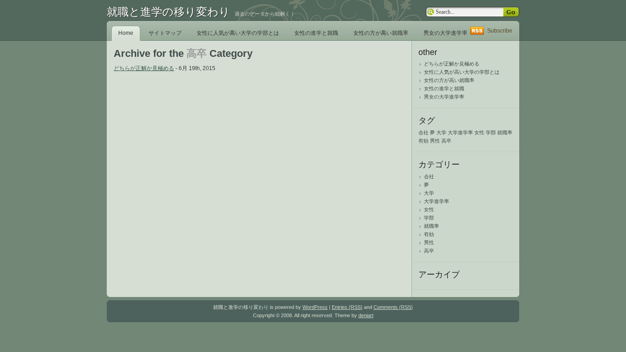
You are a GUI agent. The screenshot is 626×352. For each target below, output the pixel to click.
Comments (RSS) (393, 307)
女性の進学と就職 (316, 33)
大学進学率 (460, 132)
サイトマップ (164, 33)
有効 (423, 140)
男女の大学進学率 (445, 33)
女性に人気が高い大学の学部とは (238, 33)
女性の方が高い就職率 (380, 33)
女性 (479, 132)
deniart (365, 315)
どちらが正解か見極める (144, 68)
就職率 (504, 132)
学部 (491, 132)
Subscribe (499, 31)
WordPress (315, 307)
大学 (441, 132)
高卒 (446, 140)
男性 (435, 140)
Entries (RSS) (347, 307)
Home (125, 33)
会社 (423, 132)
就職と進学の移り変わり (168, 12)
